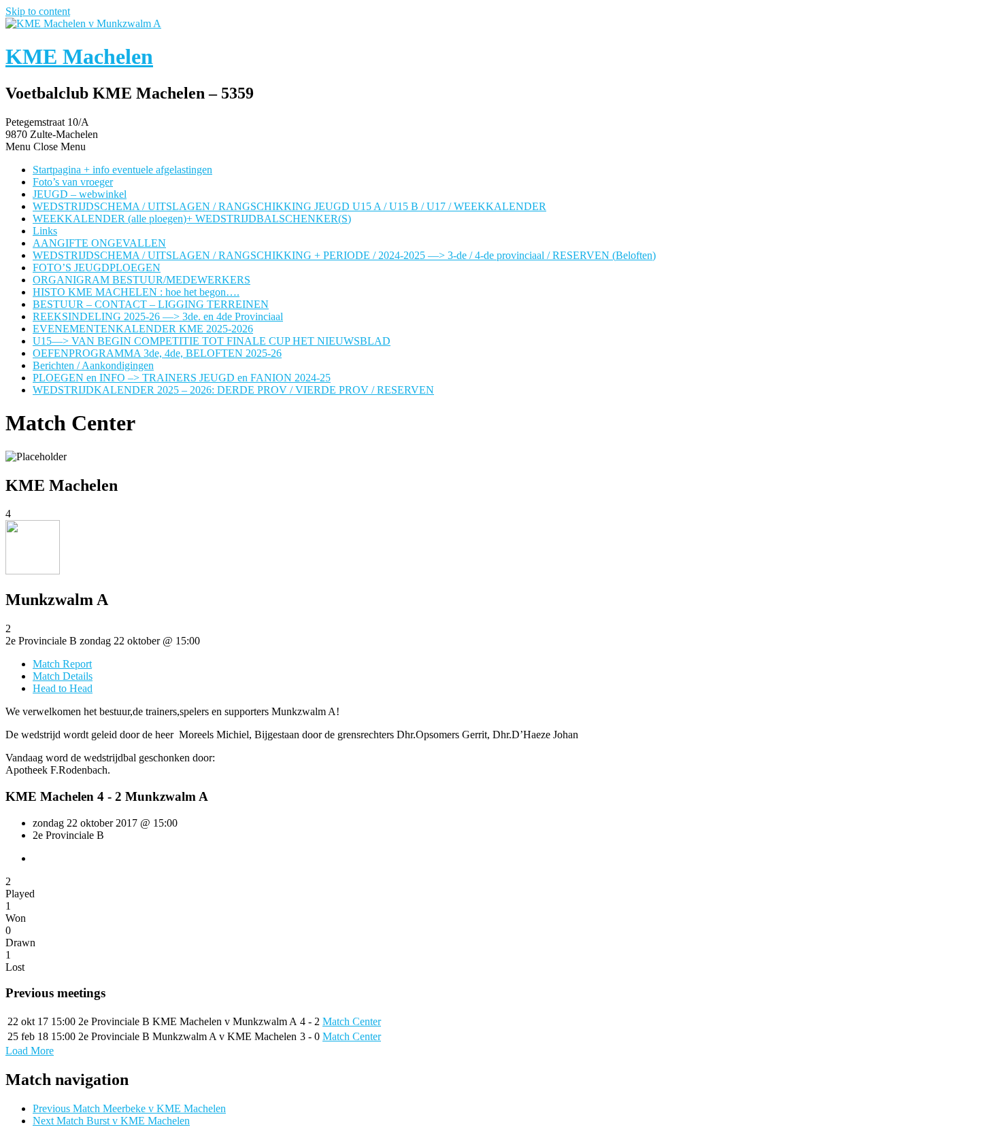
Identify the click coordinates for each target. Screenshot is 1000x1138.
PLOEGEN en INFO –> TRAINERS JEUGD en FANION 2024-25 (182, 377)
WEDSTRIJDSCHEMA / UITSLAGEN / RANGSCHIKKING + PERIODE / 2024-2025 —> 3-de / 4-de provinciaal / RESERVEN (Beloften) (344, 255)
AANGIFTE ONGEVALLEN (99, 243)
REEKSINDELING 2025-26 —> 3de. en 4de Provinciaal (158, 316)
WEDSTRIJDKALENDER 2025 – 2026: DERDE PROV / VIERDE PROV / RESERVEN (233, 390)
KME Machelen (79, 56)
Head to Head (63, 688)
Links (45, 231)
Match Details (63, 676)
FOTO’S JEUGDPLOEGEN (97, 267)
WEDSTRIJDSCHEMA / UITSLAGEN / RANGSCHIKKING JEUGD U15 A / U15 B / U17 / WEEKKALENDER (289, 206)
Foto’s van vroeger (73, 182)
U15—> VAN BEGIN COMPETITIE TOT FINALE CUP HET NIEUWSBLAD (211, 341)
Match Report (62, 664)
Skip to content (37, 11)
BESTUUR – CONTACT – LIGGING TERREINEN (151, 304)
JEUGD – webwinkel (80, 194)
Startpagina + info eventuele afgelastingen (122, 169)
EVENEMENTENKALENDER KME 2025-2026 (143, 328)
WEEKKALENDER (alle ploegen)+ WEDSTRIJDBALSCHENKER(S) (192, 218)
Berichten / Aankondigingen (93, 365)
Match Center (351, 1021)
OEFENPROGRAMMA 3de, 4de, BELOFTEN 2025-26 (157, 353)
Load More (29, 1050)
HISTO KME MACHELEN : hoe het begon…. (136, 292)
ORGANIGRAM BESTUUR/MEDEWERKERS (141, 280)
